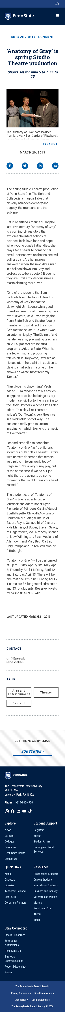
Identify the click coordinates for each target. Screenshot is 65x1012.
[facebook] (9, 166)
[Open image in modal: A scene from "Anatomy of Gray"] (32, 108)
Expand (49, 144)
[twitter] (25, 166)
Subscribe (31, 751)
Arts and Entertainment (32, 36)
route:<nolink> (15, 662)
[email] (55, 166)
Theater (46, 692)
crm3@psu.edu (15, 658)
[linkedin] (40, 166)
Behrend (18, 703)
